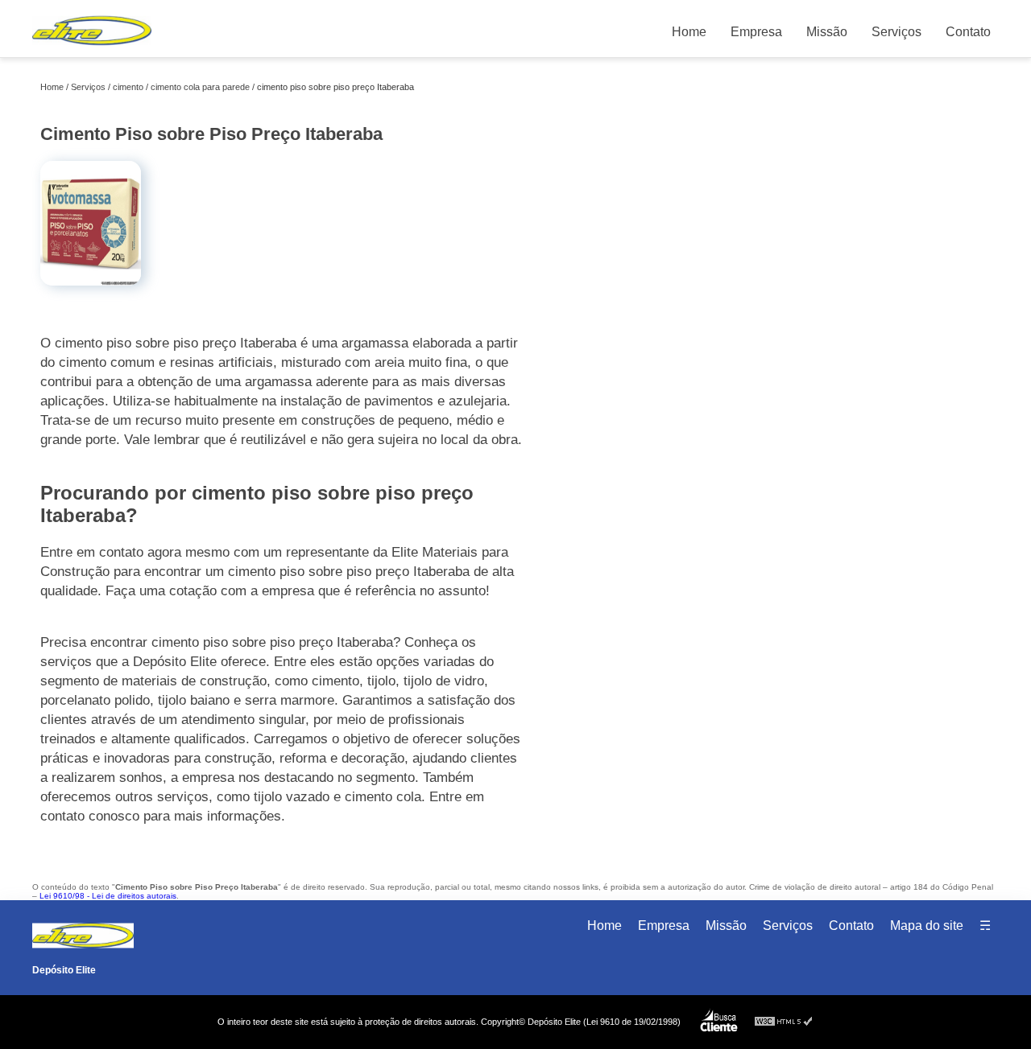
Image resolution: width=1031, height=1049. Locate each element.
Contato (968, 32)
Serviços (896, 32)
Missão (826, 32)
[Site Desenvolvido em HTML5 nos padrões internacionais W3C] (784, 1022)
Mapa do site (926, 925)
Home (689, 32)
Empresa (756, 32)
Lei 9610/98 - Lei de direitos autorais (107, 895)
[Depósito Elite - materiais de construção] (91, 49)
